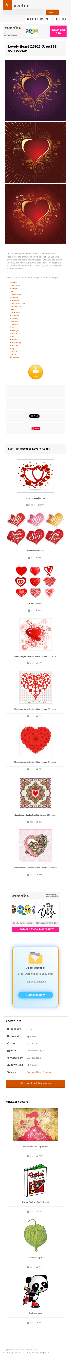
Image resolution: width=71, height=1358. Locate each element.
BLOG (61, 19)
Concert (14, 351)
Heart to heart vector (35, 498)
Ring (12, 348)
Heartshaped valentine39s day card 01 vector (36, 815)
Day (12, 309)
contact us (19, 1352)
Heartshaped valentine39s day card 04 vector (35, 762)
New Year (14, 321)
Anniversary (15, 342)
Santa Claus (16, 306)
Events (46, 277)
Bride (12, 336)
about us (7, 1352)
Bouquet (14, 345)
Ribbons (14, 288)
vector (21, 5)
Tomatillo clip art (35, 1258)
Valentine (14, 315)
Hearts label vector (35, 551)
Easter (13, 354)
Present (14, 339)
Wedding (14, 297)
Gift (12, 291)
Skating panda (35, 1313)
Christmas (15, 285)
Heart (38, 1072)
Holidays (14, 330)
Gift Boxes (15, 312)
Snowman (14, 300)
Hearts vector (35, 604)
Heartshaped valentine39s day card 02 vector (35, 656)
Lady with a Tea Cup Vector (35, 1147)
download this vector (37, 1083)
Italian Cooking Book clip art (35, 1202)
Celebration (15, 294)
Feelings (14, 282)
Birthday (14, 318)
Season (13, 333)
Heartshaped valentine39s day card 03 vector (35, 709)
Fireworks (14, 357)
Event (13, 327)
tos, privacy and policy (38, 1352)
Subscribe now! (35, 995)
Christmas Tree (17, 303)
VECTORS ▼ (37, 19)
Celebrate (14, 324)
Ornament (47, 1072)
